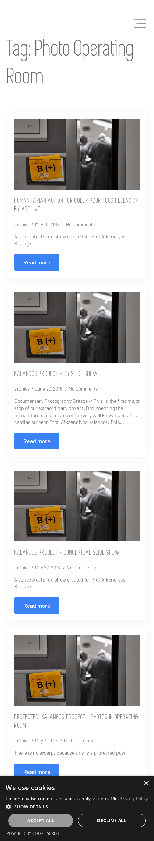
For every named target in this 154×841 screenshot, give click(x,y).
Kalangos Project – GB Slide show (56, 374)
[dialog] (77, 808)
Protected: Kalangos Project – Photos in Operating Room (76, 722)
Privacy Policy (134, 798)
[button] (77, 806)
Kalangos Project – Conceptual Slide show (67, 552)
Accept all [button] (40, 820)
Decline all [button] (111, 820)
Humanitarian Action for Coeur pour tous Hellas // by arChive (76, 205)
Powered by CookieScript (33, 833)
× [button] (146, 783)
